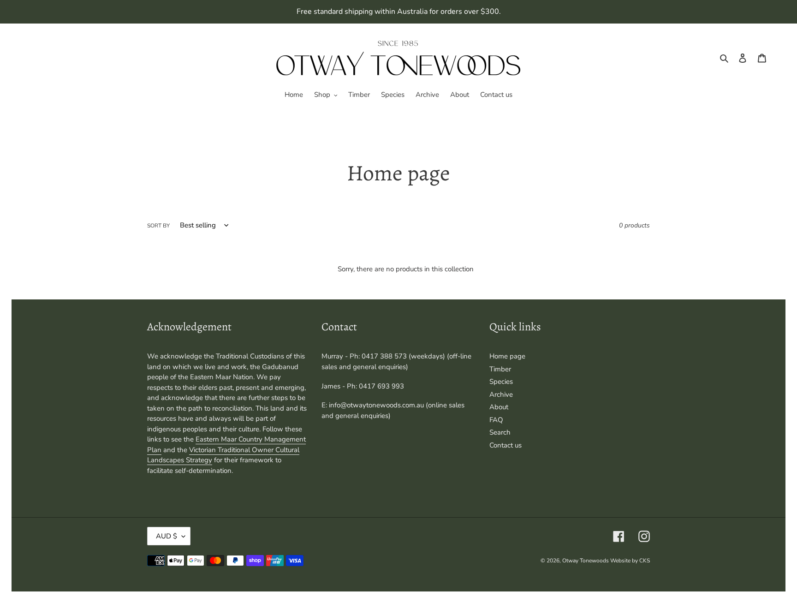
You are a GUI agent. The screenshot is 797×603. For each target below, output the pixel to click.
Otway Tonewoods (586, 560)
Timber (500, 369)
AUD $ (166, 536)
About (498, 407)
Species (501, 381)
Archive (501, 394)
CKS (644, 560)
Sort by (158, 225)
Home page (507, 356)
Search (500, 432)
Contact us (505, 445)
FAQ (496, 419)
